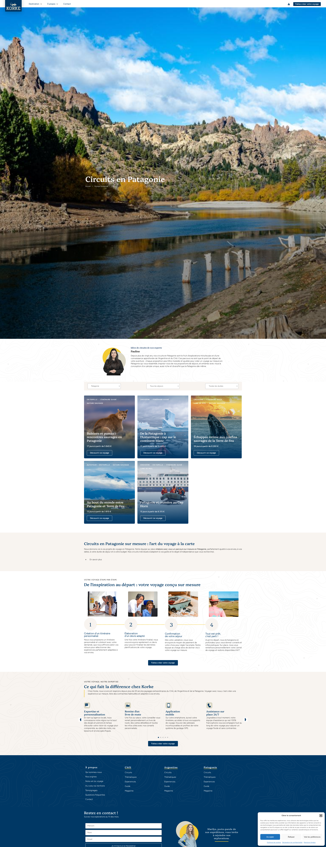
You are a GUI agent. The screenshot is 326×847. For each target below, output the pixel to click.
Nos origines (91, 776)
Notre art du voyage (94, 781)
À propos (51, 4)
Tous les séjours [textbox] (156, 386)
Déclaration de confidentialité (292, 842)
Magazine (129, 791)
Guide (127, 786)
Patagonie (210, 767)
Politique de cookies (274, 842)
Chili (128, 767)
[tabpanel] (102, 718)
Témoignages (91, 790)
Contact (89, 799)
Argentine (171, 767)
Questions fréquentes (95, 795)
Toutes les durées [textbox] (216, 386)
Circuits (128, 772)
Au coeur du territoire (95, 786)
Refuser (291, 837)
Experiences (130, 781)
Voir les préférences (312, 837)
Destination (34, 4)
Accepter (270, 837)
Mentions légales (310, 842)
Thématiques (131, 777)
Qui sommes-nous (93, 772)
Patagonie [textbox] (95, 386)
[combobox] (104, 386)
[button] (321, 815)
